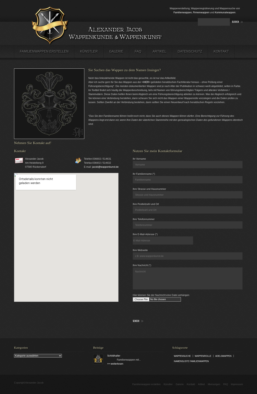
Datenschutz (190, 51)
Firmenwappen (201, 12)
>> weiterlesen (115, 363)
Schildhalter (113, 355)
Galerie (116, 51)
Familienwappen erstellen (44, 51)
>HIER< (146, 82)
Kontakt (221, 51)
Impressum (237, 384)
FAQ (138, 51)
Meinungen (214, 384)
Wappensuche (182, 356)
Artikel (159, 51)
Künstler (89, 51)
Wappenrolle (203, 356)
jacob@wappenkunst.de (105, 166)
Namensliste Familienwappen (191, 361)
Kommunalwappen (225, 12)
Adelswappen (223, 356)
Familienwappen (182, 12)
